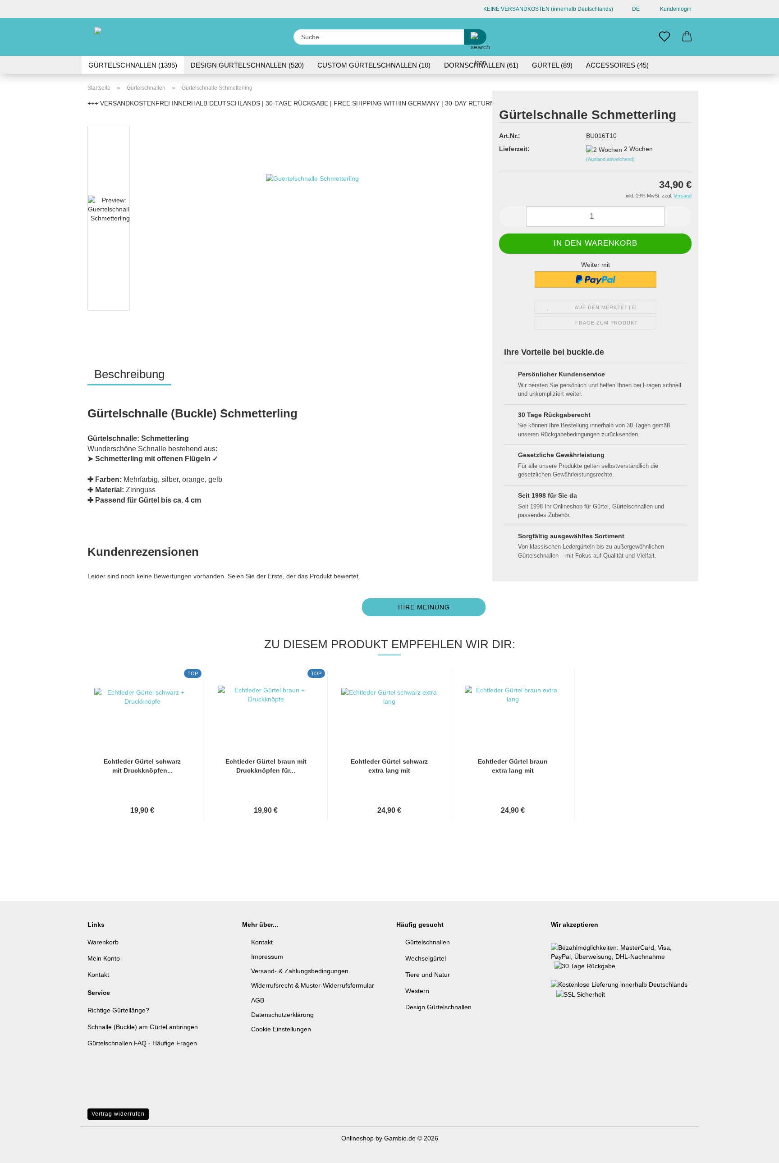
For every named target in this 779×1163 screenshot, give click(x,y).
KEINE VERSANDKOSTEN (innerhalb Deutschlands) (547, 9)
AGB (257, 1000)
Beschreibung (129, 374)
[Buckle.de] (126, 37)
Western (417, 990)
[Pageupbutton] (754, 1149)
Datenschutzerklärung (282, 1014)
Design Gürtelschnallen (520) (247, 65)
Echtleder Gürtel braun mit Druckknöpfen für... (266, 766)
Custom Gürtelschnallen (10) (374, 65)
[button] (687, 37)
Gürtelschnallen (427, 942)
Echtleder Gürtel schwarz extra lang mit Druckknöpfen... (389, 766)
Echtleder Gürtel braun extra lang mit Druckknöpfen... (513, 766)
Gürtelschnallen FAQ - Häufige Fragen (142, 1043)
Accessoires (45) (617, 65)
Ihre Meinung (424, 607)
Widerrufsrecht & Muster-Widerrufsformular (312, 985)
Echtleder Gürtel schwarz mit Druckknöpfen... (142, 766)
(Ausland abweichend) (610, 159)
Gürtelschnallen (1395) (132, 65)
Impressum (267, 956)
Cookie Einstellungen (281, 1029)
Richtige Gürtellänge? (118, 1010)
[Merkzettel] (664, 37)
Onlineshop (357, 1138)
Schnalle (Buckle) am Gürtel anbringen (142, 1026)
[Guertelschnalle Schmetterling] (312, 220)
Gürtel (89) (552, 65)
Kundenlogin (674, 9)
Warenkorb (103, 942)
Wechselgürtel (425, 958)
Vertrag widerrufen (118, 1114)
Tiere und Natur (427, 974)
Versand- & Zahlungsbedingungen (299, 971)
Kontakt (98, 974)
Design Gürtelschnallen (438, 1007)
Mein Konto (103, 958)
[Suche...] (475, 37)
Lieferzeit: (514, 148)
